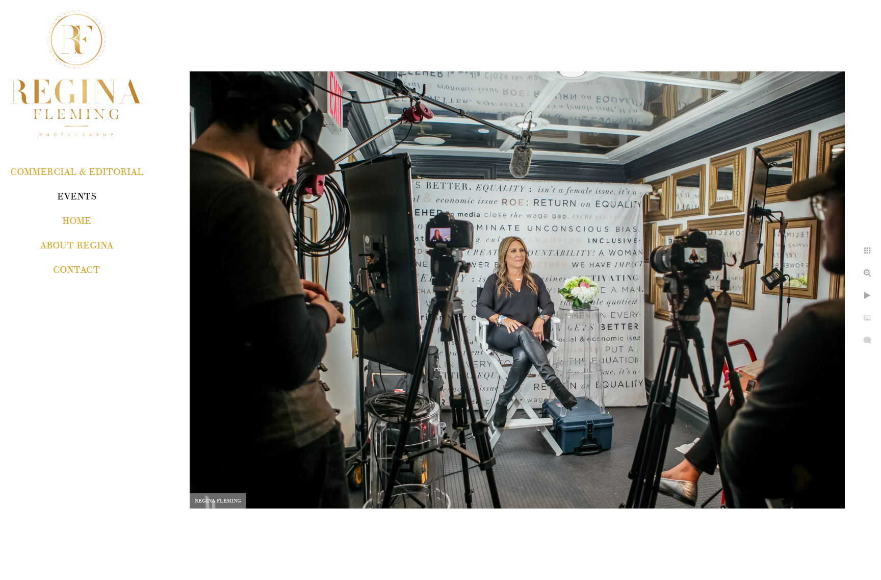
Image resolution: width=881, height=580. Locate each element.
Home (76, 221)
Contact (76, 270)
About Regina (76, 245)
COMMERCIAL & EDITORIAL (76, 172)
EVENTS (76, 197)
